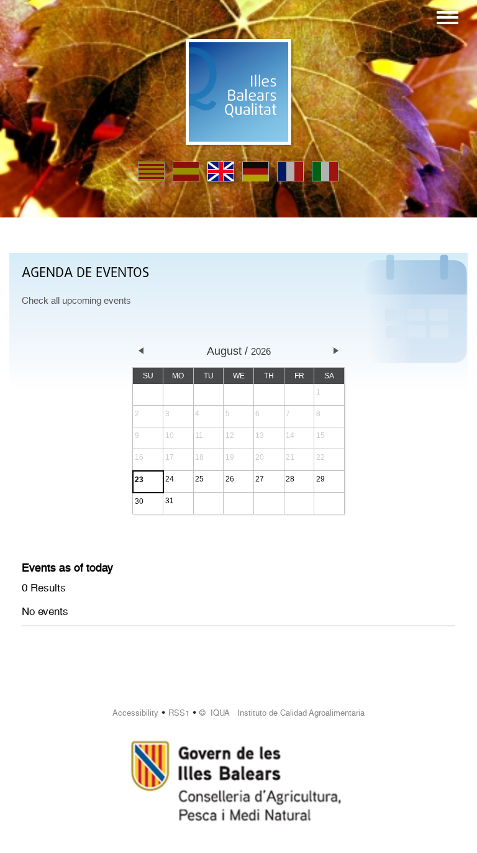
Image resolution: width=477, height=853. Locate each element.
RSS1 (178, 713)
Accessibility (135, 713)
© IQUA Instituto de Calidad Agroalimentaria (282, 713)
